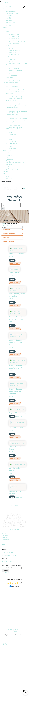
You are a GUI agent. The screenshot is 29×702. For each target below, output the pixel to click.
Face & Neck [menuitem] (12, 134)
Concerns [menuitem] (5, 8)
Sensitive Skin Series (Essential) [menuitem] (18, 111)
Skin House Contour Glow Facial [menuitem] (18, 63)
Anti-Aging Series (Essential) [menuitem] (17, 104)
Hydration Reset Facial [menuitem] (15, 40)
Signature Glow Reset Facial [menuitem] (17, 42)
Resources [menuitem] (6, 152)
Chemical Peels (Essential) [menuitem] (16, 90)
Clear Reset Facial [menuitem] (14, 38)
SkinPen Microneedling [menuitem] (15, 70)
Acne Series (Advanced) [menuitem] (15, 98)
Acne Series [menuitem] (9, 93)
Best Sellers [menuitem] (9, 178)
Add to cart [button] (14, 263)
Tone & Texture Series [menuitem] (12, 114)
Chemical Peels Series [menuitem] (12, 86)
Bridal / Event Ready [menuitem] (14, 81)
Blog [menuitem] (7, 157)
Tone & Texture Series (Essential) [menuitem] (18, 118)
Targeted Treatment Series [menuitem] (10, 82)
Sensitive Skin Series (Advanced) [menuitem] (18, 113)
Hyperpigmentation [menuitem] (11, 17)
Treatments (5, 537)
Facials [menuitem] (5, 27)
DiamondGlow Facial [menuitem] (15, 50)
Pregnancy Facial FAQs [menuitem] (12, 170)
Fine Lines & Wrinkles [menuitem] (12, 13)
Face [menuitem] (10, 132)
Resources (5, 541)
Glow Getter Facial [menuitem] (14, 54)
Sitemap (15, 631)
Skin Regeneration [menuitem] (11, 22)
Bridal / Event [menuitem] (10, 77)
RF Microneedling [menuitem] (14, 68)
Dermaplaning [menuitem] (13, 75)
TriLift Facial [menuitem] (12, 59)
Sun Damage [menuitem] (9, 24)
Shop (3, 544)
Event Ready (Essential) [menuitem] (15, 125)
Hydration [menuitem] (9, 15)
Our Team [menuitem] (8, 6)
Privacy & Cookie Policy (7, 629)
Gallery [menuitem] (8, 161)
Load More (14, 505)
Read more (19, 416)
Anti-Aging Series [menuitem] (11, 100)
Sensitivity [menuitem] (9, 20)
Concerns (5, 535)
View (12, 260)
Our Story (5, 534)
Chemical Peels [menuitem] (13, 74)
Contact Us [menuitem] (9, 155)
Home (3, 223)
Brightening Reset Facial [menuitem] (15, 34)
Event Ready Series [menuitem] (11, 122)
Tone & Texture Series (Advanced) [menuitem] (18, 120)
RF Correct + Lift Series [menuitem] (12, 136)
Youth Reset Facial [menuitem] (14, 43)
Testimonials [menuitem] (9, 159)
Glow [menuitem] (7, 45)
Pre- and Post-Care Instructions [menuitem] (15, 162)
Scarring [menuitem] (8, 18)
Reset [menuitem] (7, 31)
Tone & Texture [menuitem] (10, 26)
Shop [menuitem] (4, 173)
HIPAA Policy (17, 629)
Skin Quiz (5, 542)
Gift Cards (9, 184)
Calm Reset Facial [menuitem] (14, 36)
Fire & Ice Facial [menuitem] (13, 52)
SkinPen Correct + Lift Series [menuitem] (14, 129)
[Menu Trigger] (0, 1)
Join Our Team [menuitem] (10, 164)
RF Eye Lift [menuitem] (12, 61)
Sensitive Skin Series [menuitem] (12, 107)
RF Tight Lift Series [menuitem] (11, 143)
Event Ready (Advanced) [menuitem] (16, 127)
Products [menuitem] (8, 177)
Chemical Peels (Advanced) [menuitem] (16, 91)
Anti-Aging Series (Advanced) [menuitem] (17, 106)
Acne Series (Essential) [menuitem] (15, 97)
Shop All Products (6, 225)
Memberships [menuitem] (6, 150)
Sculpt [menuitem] (8, 56)
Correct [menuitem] (8, 65)
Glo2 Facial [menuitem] (12, 49)
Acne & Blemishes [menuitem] (11, 11)
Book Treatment (14, 529)
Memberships (6, 539)
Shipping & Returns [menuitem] (11, 168)
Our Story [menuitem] (5, 2)
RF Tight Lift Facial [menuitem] (14, 72)
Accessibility (24, 629)
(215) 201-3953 (7, 562)
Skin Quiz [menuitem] (5, 171)
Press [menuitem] (7, 166)
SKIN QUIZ (3, 184)
